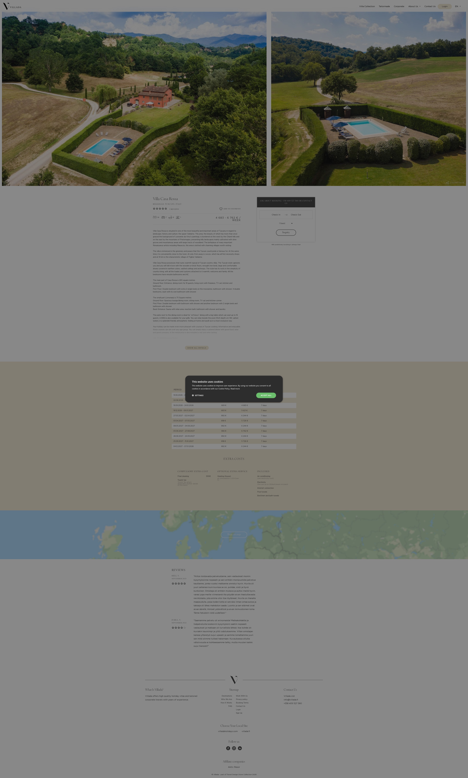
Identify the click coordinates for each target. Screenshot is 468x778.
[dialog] (234, 389)
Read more (235, 388)
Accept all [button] (266, 395)
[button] (197, 395)
